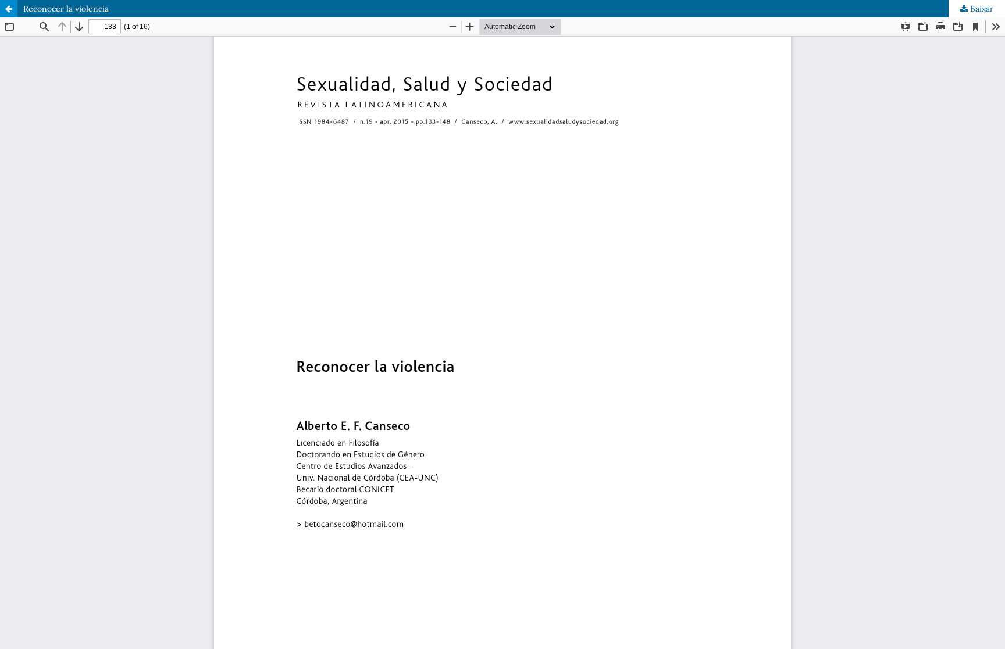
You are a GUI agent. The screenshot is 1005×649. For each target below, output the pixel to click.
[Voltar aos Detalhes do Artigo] (8, 8)
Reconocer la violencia (66, 8)
